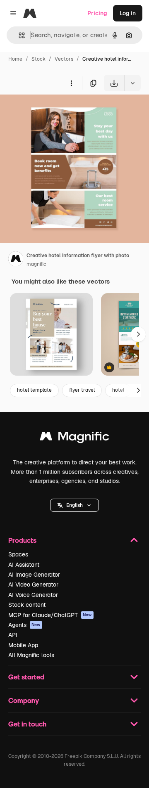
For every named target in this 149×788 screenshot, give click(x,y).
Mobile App (23, 645)
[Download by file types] (132, 83)
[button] (74, 505)
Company (23, 700)
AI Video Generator (33, 584)
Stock (38, 59)
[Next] (138, 334)
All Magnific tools (31, 655)
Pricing (97, 13)
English (74, 505)
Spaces (18, 554)
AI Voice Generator (33, 595)
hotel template (34, 390)
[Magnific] (74, 438)
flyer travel (82, 390)
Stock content (27, 604)
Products (22, 540)
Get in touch (27, 723)
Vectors (64, 59)
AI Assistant (23, 564)
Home (15, 59)
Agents (24, 625)
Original (53, 110)
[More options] (71, 83)
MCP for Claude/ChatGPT (50, 615)
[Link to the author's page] (15, 260)
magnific (36, 264)
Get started (26, 676)
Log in (128, 13)
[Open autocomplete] (18, 35)
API (12, 635)
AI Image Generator (34, 574)
